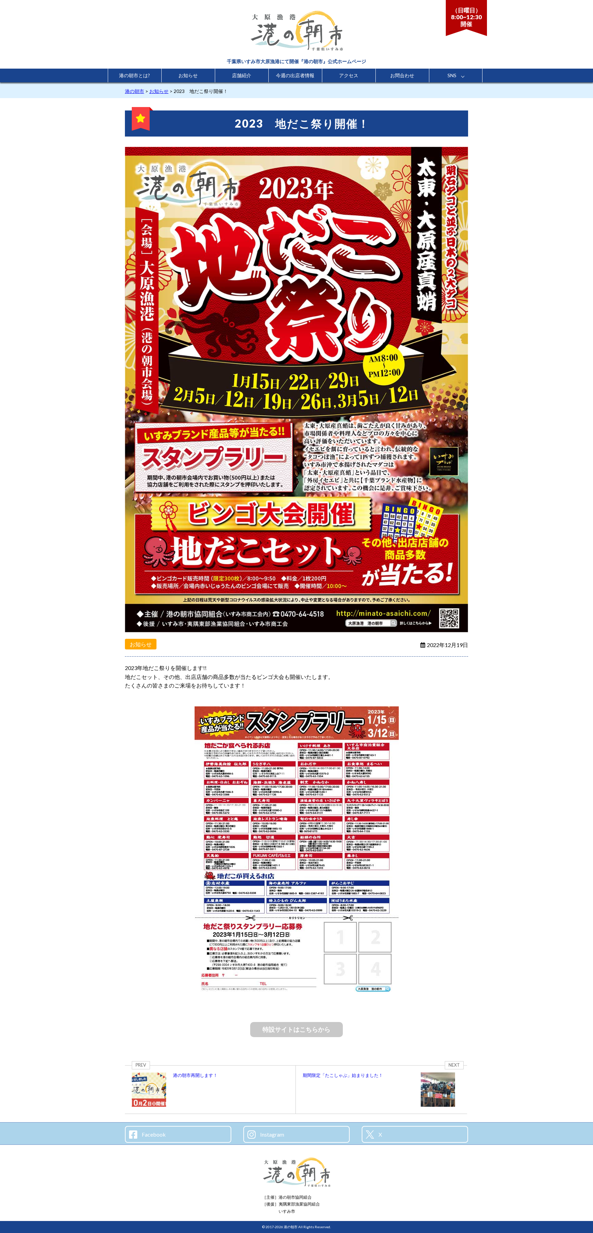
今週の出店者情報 (295, 75)
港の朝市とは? (134, 75)
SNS (451, 75)
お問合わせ (402, 75)
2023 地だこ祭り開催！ (302, 123)
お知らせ (188, 75)
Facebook (153, 1134)
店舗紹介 (241, 75)
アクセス (348, 75)
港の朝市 (291, 1227)
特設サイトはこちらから (296, 1029)
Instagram (271, 1134)
